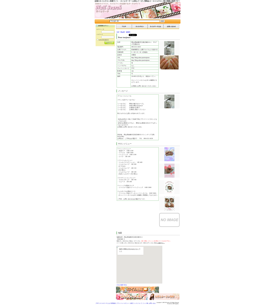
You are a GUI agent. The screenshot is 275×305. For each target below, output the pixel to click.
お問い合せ (152, 303)
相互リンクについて (136, 303)
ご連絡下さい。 (161, 243)
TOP (118, 32)
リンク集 (145, 303)
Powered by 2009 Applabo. (173, 303)
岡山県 (123, 32)
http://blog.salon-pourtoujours (140, 57)
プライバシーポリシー (123, 303)
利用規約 (113, 303)
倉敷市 (128, 32)
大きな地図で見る (122, 285)
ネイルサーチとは (104, 303)
